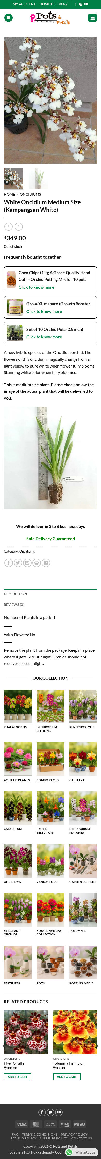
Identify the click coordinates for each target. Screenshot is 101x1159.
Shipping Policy (54, 1138)
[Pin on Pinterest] (36, 563)
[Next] (88, 100)
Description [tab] (15, 594)
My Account (24, 4)
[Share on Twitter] (18, 563)
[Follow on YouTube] (86, 4)
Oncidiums (30, 194)
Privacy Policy (74, 1134)
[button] (8, 18)
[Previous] (12, 100)
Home (9, 194)
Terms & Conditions (40, 1134)
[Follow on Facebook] (75, 4)
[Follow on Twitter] (50, 1112)
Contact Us (81, 1138)
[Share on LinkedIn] (46, 563)
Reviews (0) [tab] (14, 605)
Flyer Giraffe (14, 1063)
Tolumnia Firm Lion (68, 1063)
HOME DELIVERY (53, 4)
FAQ (15, 1134)
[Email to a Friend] (27, 563)
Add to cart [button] (18, 1076)
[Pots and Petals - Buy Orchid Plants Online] (50, 18)
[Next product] (8, 227)
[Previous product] (19, 227)
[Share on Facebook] (8, 563)
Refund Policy (23, 1138)
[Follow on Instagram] (80, 4)
